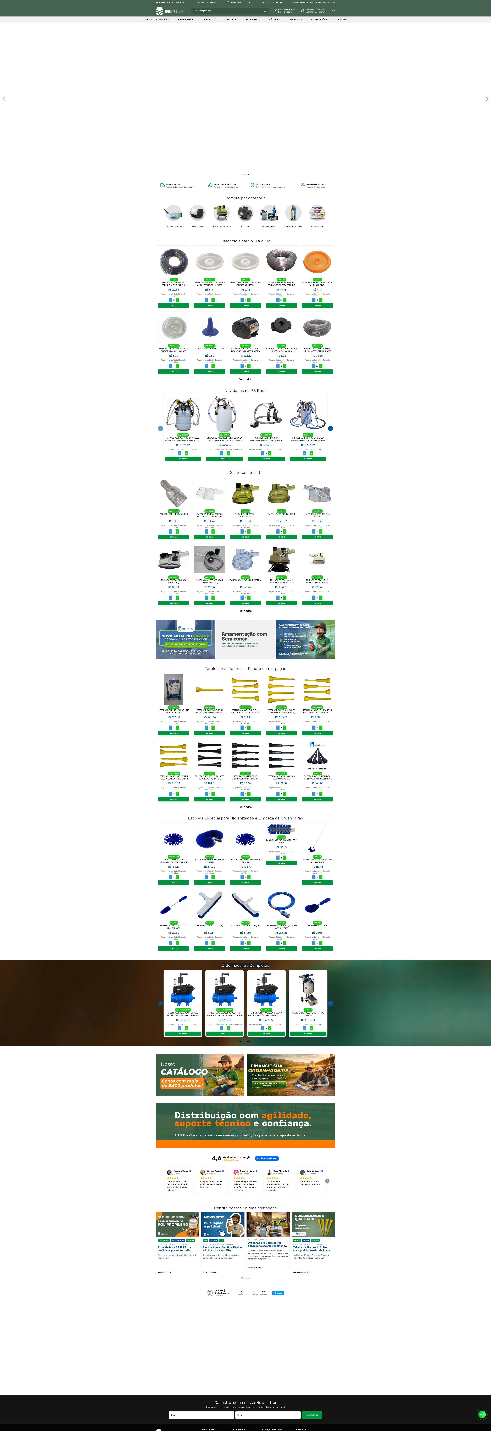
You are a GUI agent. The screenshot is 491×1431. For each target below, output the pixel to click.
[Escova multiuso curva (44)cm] (245, 905)
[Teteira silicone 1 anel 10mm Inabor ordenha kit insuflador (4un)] (209, 689)
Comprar (173, 305)
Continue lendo (164, 1272)
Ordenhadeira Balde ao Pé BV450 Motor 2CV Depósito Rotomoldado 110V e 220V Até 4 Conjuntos (225, 1015)
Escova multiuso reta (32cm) (209, 926)
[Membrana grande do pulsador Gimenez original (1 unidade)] (173, 328)
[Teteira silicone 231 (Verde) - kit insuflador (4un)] (173, 689)
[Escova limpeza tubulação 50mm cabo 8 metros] (281, 905)
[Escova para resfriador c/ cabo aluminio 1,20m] (317, 839)
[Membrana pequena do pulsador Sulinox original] (317, 262)
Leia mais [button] (171, 1190)
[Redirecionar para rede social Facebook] (281, 2)
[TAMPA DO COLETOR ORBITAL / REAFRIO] (317, 493)
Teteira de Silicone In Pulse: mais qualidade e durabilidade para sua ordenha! (311, 1250)
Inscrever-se (312, 1415)
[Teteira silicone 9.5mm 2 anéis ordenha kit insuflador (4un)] (281, 689)
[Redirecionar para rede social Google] (263, 2)
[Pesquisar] (265, 10)
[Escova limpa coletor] (317, 905)
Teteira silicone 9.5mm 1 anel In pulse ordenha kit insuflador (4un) (317, 712)
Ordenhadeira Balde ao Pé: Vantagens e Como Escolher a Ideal (266, 1246)
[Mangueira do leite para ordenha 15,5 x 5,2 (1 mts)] (173, 262)
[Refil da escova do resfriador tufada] (245, 839)
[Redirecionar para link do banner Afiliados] (305, 639)
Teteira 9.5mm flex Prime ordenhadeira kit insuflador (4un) (245, 779)
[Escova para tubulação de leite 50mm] (281, 829)
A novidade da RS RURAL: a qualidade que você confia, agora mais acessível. (174, 1250)
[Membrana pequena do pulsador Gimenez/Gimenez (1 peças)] (209, 262)
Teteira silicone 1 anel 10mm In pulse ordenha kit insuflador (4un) (174, 779)
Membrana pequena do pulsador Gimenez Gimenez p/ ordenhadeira (245, 285)
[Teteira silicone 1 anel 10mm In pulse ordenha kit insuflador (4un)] (173, 755)
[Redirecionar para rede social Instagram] (266, 2)
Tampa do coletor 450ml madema (245, 580)
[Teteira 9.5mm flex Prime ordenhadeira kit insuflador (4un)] (245, 755)
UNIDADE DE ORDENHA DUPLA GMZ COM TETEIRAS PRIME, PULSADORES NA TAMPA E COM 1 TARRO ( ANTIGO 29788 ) (308, 440)
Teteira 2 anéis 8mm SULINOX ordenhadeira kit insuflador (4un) (317, 779)
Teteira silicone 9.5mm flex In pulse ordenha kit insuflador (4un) (245, 712)
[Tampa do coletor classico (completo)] (173, 559)
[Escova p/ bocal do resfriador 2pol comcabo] (173, 905)
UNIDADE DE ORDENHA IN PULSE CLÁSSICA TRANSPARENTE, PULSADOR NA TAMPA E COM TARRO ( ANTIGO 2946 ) (224, 440)
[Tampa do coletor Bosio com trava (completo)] (209, 559)
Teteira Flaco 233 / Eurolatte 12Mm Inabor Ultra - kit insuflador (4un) (209, 779)
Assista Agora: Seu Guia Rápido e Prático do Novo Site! (222, 1249)
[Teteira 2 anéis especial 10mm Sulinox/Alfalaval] (281, 755)
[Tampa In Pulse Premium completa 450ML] (245, 493)
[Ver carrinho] (333, 10)
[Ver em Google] (169, 1172)
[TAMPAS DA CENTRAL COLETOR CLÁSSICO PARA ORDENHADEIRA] (209, 493)
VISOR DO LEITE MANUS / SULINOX (174, 514)
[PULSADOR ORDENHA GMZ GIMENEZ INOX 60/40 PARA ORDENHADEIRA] (245, 328)
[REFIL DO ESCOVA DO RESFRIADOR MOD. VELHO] (209, 839)
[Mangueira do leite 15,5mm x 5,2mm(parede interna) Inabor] (317, 328)
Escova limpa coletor (317, 926)
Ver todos (245, 379)
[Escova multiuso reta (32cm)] (209, 905)
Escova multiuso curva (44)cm (245, 926)
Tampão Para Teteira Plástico (209, 349)
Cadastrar (320, 12)
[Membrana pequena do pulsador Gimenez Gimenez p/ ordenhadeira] (245, 262)
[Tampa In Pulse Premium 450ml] (281, 493)
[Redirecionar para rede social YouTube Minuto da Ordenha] (277, 2)
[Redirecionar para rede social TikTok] (270, 2)
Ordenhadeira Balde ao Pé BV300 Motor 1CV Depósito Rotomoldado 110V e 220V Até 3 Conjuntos (266, 1015)
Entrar (308, 12)
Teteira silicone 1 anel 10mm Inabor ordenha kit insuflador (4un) (209, 712)
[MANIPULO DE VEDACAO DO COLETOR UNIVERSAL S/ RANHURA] (281, 328)
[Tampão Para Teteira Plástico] (209, 328)
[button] (4, 99)
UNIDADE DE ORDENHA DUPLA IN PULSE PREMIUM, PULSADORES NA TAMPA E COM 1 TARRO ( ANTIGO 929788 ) (183, 440)
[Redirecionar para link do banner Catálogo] (200, 1075)
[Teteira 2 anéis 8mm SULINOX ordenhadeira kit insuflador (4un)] (317, 755)
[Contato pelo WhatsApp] (482, 1414)
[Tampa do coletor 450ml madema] (245, 559)
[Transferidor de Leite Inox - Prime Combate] (308, 989)
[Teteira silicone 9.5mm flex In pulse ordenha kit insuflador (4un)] (245, 689)
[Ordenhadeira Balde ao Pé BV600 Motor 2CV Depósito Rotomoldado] (183, 989)
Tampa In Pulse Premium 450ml (281, 514)
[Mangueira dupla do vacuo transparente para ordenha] (281, 262)
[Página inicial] (171, 10)
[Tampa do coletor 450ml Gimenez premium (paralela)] (281, 559)
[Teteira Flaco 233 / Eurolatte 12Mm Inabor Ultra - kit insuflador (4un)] (209, 755)
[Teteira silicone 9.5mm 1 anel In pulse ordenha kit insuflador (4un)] (317, 689)
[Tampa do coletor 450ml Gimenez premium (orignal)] (317, 559)
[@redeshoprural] (210, 1293)
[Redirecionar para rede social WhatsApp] (273, 2)
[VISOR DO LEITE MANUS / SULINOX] (173, 493)
